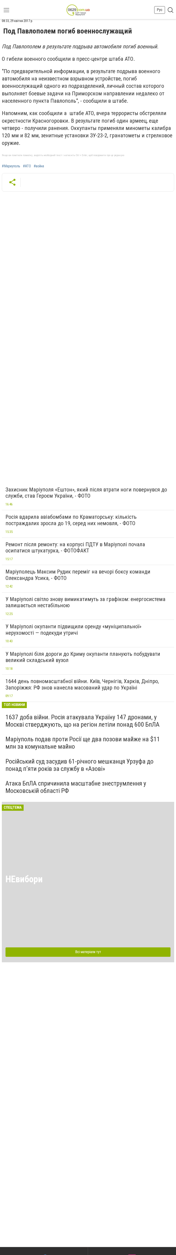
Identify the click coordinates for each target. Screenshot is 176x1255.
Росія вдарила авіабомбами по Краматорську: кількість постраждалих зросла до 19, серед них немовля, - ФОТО (71, 520)
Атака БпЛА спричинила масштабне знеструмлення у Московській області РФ (76, 787)
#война (39, 166)
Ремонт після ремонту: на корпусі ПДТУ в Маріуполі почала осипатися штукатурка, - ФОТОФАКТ (75, 547)
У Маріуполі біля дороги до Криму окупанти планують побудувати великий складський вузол (83, 657)
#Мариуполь (11, 166)
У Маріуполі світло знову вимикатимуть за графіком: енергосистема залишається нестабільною (85, 602)
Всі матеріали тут (88, 952)
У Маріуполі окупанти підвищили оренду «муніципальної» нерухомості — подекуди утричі (73, 629)
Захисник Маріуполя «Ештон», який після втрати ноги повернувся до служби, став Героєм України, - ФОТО (86, 492)
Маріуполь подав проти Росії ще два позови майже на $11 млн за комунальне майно (83, 742)
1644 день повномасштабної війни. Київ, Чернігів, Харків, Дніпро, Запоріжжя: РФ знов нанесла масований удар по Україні (82, 684)
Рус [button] (159, 10)
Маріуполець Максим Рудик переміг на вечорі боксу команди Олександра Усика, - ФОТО (78, 574)
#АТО (27, 166)
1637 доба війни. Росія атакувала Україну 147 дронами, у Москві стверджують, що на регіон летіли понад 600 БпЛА (83, 720)
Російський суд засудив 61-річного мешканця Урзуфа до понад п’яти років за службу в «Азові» (80, 765)
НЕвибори (24, 879)
